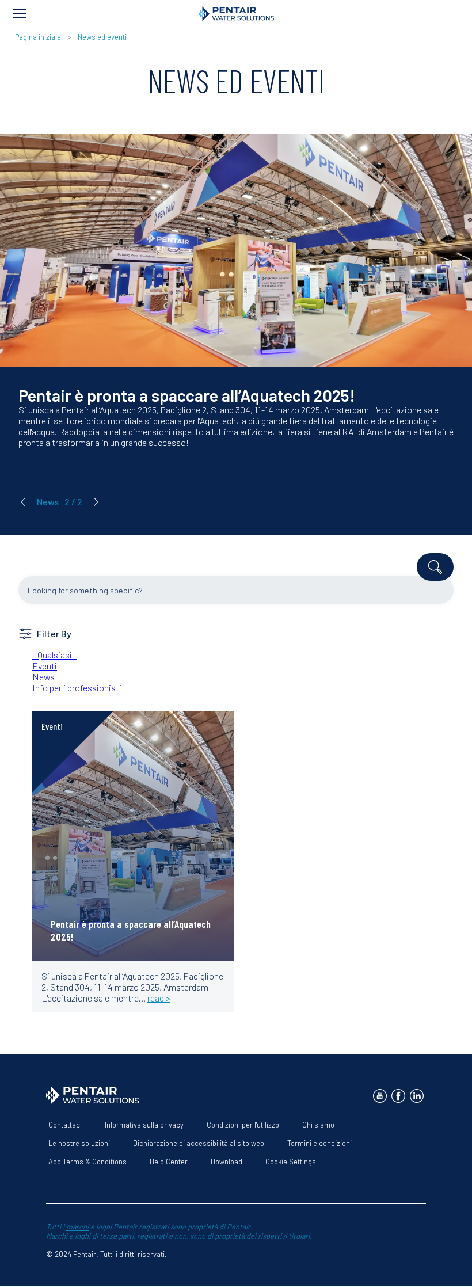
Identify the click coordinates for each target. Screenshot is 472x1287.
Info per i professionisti (76, 687)
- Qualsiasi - (54, 654)
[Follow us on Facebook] (398, 1096)
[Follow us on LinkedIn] (417, 1096)
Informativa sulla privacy (144, 1124)
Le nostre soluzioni (79, 1143)
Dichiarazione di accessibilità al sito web (198, 1143)
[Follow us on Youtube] (380, 1096)
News (43, 676)
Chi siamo (318, 1124)
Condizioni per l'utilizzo (243, 1124)
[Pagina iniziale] (236, 14)
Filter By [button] (54, 633)
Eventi (44, 665)
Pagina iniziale (39, 36)
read (59, 735)
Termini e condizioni (319, 1143)
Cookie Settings (290, 1161)
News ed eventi (102, 36)
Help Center (169, 1161)
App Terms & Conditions (87, 1161)
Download (226, 1161)
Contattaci (65, 1124)
